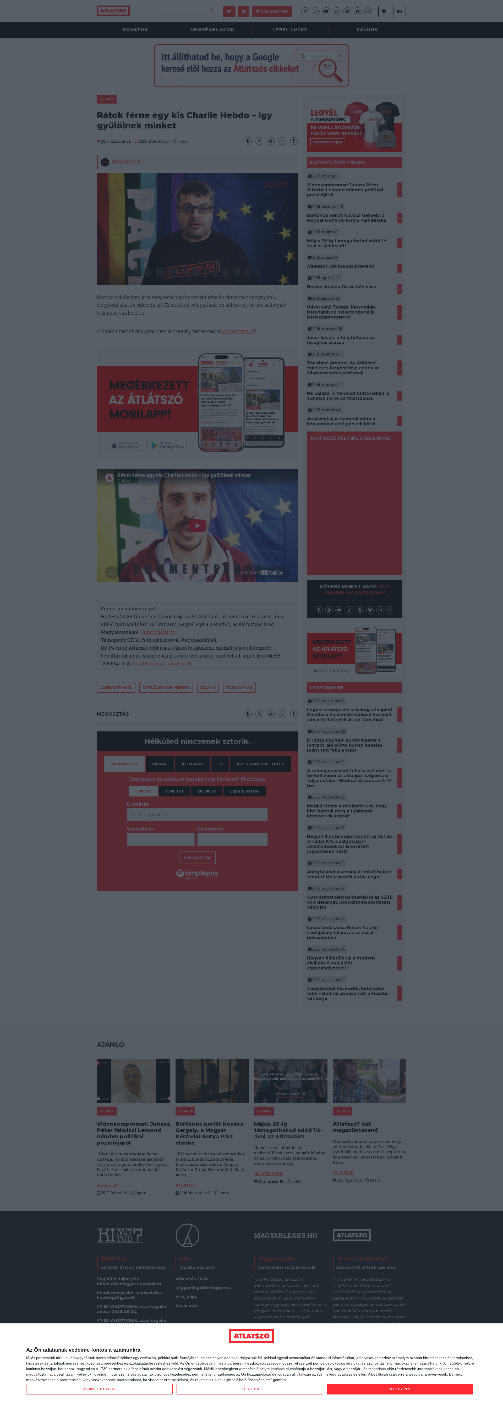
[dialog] (251, 1362)
